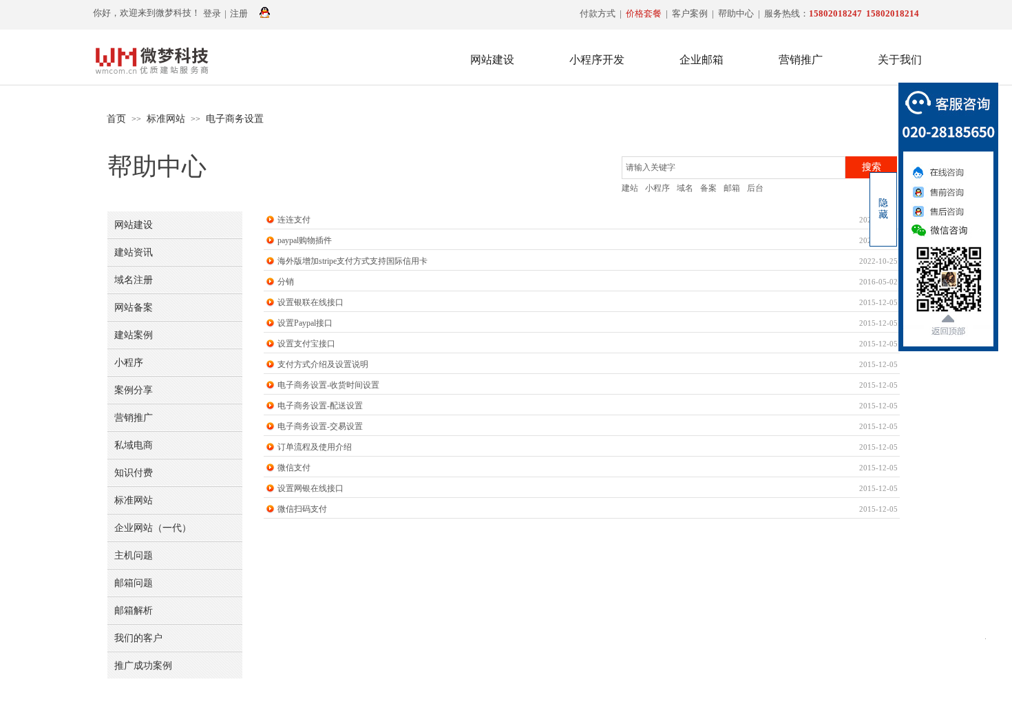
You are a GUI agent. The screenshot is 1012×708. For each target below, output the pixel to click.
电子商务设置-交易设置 (320, 426)
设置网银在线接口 (310, 488)
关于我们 (900, 59)
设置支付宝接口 (306, 343)
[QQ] (265, 13)
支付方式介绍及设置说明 (322, 364)
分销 (285, 282)
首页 (116, 119)
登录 (212, 13)
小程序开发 (596, 59)
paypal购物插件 (304, 240)
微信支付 (293, 467)
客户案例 (690, 13)
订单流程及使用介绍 (314, 447)
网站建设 (492, 59)
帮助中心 (736, 13)
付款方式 (597, 13)
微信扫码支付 (302, 509)
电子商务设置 (235, 119)
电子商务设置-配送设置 (320, 405)
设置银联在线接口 (310, 302)
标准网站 (166, 119)
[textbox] (733, 167)
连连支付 (293, 220)
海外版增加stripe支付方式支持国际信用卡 (352, 261)
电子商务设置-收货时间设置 (328, 385)
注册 (239, 13)
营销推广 (801, 59)
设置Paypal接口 (305, 323)
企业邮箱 (701, 59)
